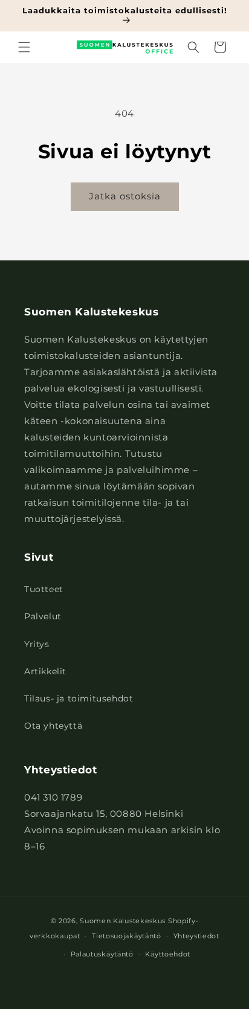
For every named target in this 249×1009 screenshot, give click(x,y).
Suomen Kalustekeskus (123, 921)
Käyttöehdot (167, 954)
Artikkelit (45, 671)
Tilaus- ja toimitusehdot (78, 698)
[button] (24, 47)
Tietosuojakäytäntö (126, 936)
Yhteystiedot (196, 936)
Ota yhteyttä (53, 725)
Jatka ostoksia (125, 196)
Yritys (37, 644)
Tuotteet (43, 589)
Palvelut (43, 616)
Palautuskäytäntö (102, 954)
